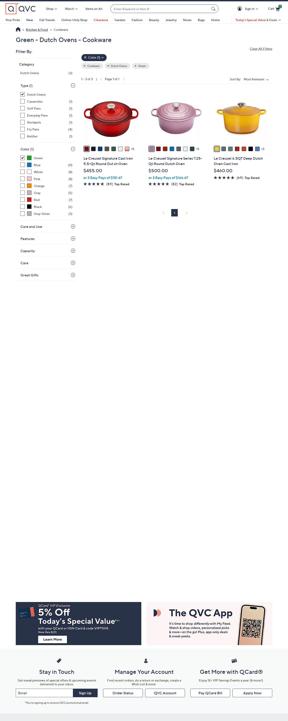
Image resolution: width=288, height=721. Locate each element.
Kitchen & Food (37, 29)
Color (27, 149)
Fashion (137, 20)
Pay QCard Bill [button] (210, 693)
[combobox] (160, 9)
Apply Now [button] (252, 693)
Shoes (187, 20)
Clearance (101, 20)
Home (215, 20)
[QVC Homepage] (18, 30)
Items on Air (94, 9)
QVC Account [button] (165, 693)
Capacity (27, 251)
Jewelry (171, 20)
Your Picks (12, 20)
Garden (120, 20)
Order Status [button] (122, 693)
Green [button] (142, 66)
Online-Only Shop (74, 20)
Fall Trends (47, 20)
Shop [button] (49, 9)
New (29, 20)
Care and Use (31, 226)
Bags (201, 20)
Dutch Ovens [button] (118, 66)
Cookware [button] (93, 66)
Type (26, 85)
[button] (240, 8)
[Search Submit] (214, 9)
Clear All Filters (261, 49)
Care (24, 263)
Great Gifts (29, 275)
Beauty (154, 20)
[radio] (86, 149)
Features (27, 238)
